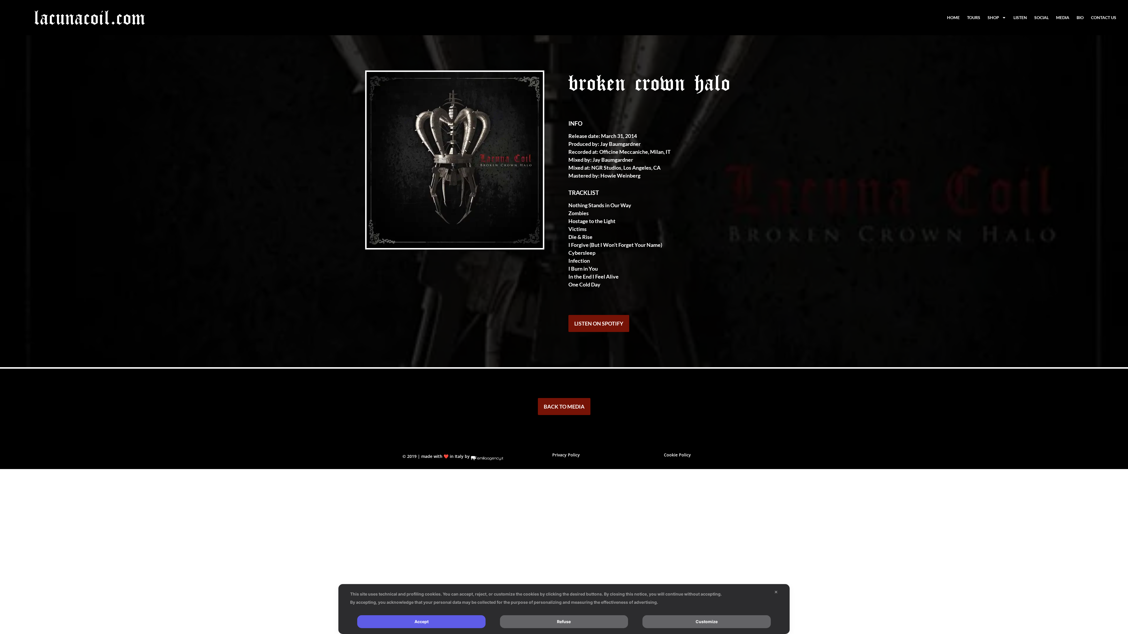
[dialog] (564, 609)
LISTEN (1020, 17)
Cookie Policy (677, 455)
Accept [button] (421, 621)
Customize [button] (707, 621)
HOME (953, 17)
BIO (1080, 17)
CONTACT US (1103, 17)
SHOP (993, 17)
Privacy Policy (566, 455)
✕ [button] (776, 591)
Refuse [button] (564, 621)
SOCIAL (1041, 17)
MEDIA (1062, 17)
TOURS (973, 17)
